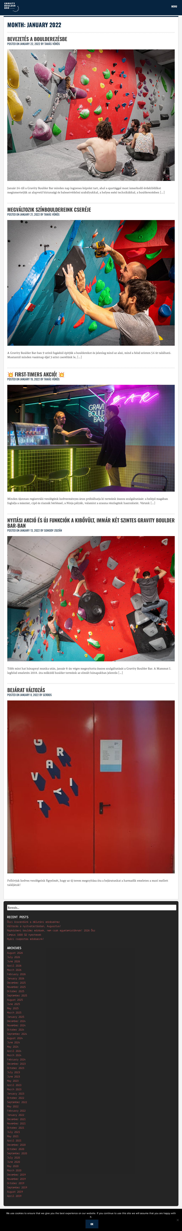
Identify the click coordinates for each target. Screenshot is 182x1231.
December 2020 (16, 1145)
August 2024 (15, 1038)
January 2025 (15, 1017)
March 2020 (14, 1170)
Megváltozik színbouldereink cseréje (49, 209)
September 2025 (17, 995)
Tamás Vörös (52, 44)
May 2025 (12, 1008)
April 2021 (14, 1140)
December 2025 (16, 982)
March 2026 (14, 970)
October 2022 (15, 1098)
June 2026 (13, 961)
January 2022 (15, 1115)
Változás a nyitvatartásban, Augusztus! (34, 926)
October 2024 (15, 1029)
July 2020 (13, 1157)
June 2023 (13, 1076)
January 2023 (15, 1093)
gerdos (47, 695)
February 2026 (16, 974)
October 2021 (15, 1127)
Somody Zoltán (53, 530)
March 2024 (14, 1055)
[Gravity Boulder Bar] (12, 11)
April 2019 (14, 1196)
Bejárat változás (26, 690)
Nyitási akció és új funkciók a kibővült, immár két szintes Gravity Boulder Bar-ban (91, 523)
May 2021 (12, 1136)
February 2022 (16, 1110)
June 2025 (13, 1004)
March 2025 (14, 1012)
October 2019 (15, 1183)
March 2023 (14, 1089)
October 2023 (15, 1068)
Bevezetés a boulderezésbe (37, 38)
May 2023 (12, 1081)
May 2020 (12, 1166)
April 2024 (14, 1051)
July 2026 (13, 957)
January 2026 (15, 978)
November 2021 (16, 1123)
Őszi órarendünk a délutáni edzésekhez (33, 922)
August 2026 (15, 953)
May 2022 (12, 1106)
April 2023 (14, 1085)
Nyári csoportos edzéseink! (25, 939)
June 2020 (13, 1162)
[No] (177, 1220)
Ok (91, 1224)
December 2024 (16, 1021)
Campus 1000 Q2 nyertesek (24, 934)
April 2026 (14, 965)
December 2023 (16, 1064)
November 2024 (16, 1025)
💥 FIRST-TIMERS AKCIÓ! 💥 (36, 374)
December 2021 (16, 1119)
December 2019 (16, 1174)
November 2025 (16, 987)
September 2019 (17, 1187)
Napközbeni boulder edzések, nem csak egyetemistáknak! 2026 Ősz (51, 930)
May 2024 (12, 1046)
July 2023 (13, 1072)
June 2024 (13, 1042)
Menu (174, 6)
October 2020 (15, 1149)
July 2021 (13, 1132)
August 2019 (15, 1191)
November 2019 (16, 1179)
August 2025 (15, 1000)
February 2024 (16, 1059)
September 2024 (17, 1034)
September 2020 (17, 1153)
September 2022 (17, 1102)
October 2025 (15, 991)
